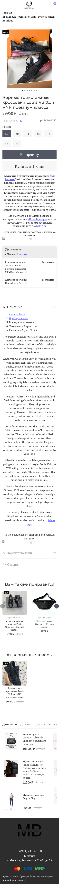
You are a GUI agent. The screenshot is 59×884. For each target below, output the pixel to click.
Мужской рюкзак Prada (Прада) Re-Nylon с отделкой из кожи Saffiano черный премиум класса (35, 769)
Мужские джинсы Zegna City (33, 796)
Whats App (40, 226)
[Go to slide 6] (34, 90)
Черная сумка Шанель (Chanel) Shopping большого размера (34, 739)
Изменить (21, 254)
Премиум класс (18, 318)
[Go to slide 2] (24, 90)
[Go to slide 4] (29, 90)
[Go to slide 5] (31, 90)
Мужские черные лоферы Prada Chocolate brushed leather (14, 625)
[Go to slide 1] (22, 90)
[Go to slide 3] (27, 90)
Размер (6, 126)
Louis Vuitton (17, 314)
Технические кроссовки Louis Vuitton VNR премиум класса (15, 693)
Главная (7, 12)
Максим (29, 856)
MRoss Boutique (37, 219)
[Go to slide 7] (36, 90)
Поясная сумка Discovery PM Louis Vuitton (44, 623)
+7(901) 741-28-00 (29, 851)
